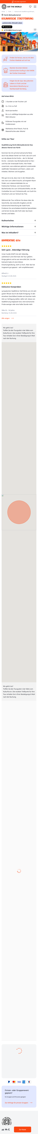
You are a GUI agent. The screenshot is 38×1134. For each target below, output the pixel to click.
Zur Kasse (22, 1129)
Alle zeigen (6, 318)
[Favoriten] (30, 6)
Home (3, 11)
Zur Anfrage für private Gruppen (16, 1103)
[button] (35, 29)
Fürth (9, 11)
